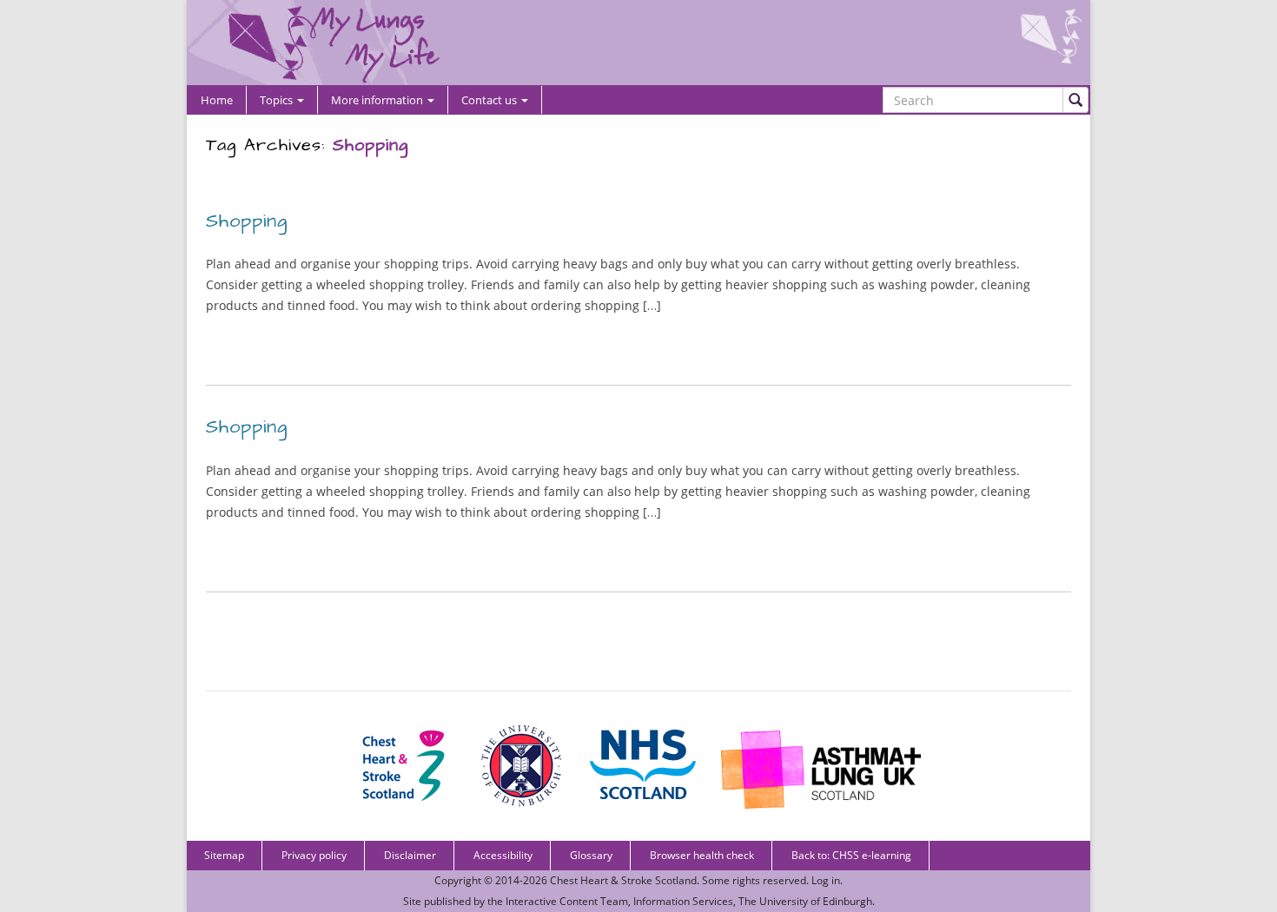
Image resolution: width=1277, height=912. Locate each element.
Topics (277, 100)
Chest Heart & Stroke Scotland (623, 880)
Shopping (247, 221)
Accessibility (503, 855)
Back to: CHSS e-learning (851, 855)
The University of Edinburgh (805, 901)
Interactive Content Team (567, 901)
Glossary (591, 855)
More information (378, 100)
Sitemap (224, 855)
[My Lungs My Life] (638, 42)
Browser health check (702, 855)
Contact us (490, 100)
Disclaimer (410, 855)
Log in (825, 880)
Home (217, 100)
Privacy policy (314, 855)
